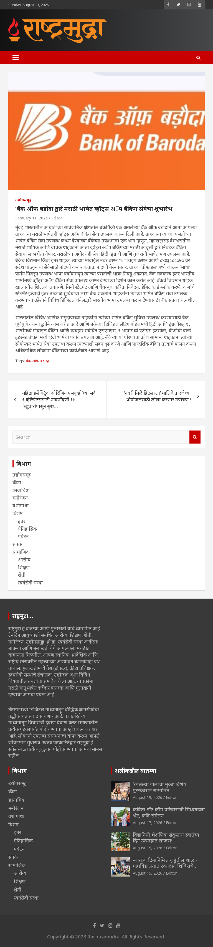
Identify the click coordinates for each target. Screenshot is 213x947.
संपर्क (17, 544)
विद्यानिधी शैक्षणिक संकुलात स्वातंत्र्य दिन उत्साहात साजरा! (166, 837)
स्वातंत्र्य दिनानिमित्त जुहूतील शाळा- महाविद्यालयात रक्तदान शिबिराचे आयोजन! (165, 866)
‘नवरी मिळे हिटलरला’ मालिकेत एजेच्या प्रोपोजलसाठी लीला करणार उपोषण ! (157, 396)
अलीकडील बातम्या (135, 770)
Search (195, 437)
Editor (56, 218)
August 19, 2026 (147, 797)
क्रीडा (16, 482)
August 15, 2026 (147, 847)
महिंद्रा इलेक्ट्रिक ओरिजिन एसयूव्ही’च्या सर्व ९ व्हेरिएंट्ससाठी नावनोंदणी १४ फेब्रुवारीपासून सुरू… (59, 399)
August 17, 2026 (147, 822)
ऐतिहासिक (27, 529)
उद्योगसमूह (23, 199)
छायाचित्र (20, 490)
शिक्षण (24, 567)
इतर (21, 521)
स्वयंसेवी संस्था (30, 582)
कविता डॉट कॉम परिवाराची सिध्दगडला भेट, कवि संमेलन (169, 812)
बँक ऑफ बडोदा (37, 360)
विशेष (17, 513)
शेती (22, 575)
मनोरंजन (20, 498)
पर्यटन (23, 536)
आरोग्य (24, 559)
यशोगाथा (20, 505)
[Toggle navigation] (15, 57)
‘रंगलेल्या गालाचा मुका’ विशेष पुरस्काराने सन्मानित (159, 787)
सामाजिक (21, 552)
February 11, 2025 (31, 218)
